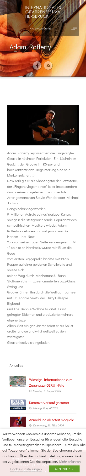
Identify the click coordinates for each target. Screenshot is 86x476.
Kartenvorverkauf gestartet (49, 402)
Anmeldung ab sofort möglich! (51, 419)
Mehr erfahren (70, 461)
